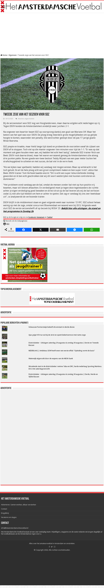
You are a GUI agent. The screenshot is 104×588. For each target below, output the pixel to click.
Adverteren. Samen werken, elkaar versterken (18, 505)
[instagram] (54, 546)
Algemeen (13, 55)
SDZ (7, 224)
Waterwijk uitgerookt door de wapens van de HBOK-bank (51, 358)
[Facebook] (49, 546)
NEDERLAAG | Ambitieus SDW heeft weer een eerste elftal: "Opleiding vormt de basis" (62, 351)
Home (4, 55)
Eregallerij (5, 513)
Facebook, (32, 217)
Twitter (49, 217)
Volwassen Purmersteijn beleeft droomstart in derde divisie (51, 327)
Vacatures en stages (9, 517)
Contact (4, 509)
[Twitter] (52, 546)
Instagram (40, 217)
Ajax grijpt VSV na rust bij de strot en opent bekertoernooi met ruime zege (57, 335)
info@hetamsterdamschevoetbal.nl (14, 528)
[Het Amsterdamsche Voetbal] (52, 6)
